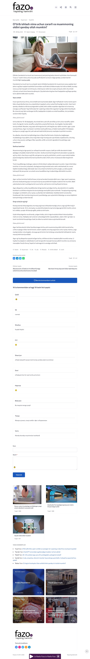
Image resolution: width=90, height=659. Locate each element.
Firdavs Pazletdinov (22, 583)
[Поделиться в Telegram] (17, 258)
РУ (56, 7)
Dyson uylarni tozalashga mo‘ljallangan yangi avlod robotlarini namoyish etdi (27, 507)
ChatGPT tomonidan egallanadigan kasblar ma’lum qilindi (41, 552)
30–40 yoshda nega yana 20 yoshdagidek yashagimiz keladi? (42, 555)
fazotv (16, 249)
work (62, 249)
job (37, 249)
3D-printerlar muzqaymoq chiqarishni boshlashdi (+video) (27, 611)
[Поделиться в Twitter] (20, 258)
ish (32, 249)
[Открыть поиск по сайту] (70, 7)
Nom (14, 446)
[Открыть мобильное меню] (75, 7)
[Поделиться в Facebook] (14, 258)
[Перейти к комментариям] (87, 651)
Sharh (15, 455)
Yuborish (19, 475)
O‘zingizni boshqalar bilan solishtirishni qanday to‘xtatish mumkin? (44, 563)
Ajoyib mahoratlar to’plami (22, 535)
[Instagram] (19, 647)
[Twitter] (23, 647)
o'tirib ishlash (54, 249)
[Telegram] (29, 647)
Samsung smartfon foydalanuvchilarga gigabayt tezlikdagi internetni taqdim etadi (61, 612)
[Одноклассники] (26, 647)
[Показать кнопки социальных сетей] (61, 7)
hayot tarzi (25, 249)
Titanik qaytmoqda (55, 583)
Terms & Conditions (21, 643)
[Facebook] (16, 647)
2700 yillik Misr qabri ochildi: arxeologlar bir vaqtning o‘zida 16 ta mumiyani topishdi (49, 549)
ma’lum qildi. (26, 80)
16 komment (41, 32)
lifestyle (44, 249)
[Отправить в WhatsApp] (23, 258)
